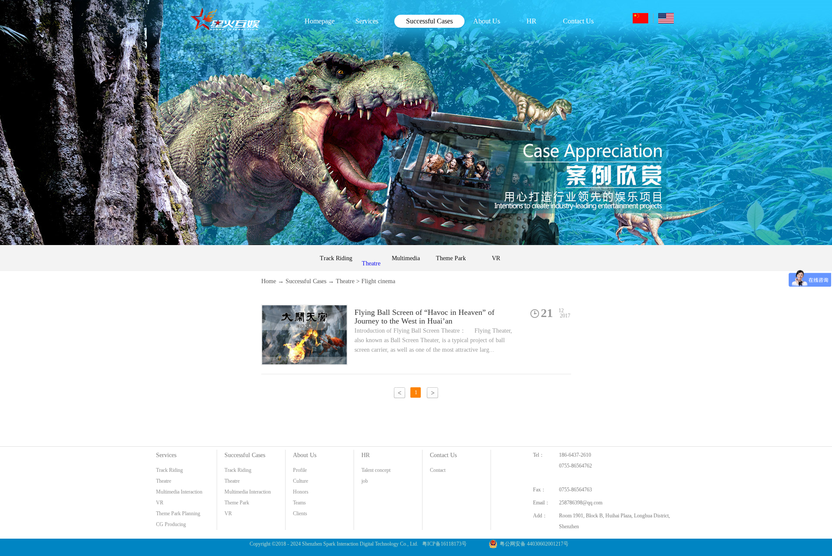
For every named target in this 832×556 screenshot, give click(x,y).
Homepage (320, 21)
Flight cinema (378, 281)
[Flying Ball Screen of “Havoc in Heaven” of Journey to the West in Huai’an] (304, 310)
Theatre (345, 281)
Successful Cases (306, 281)
